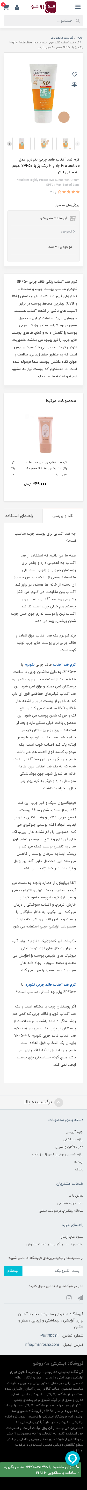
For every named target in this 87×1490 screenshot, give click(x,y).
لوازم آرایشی (74, 1132)
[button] (9, 7)
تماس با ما (76, 1195)
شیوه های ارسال (71, 1236)
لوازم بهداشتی (73, 1139)
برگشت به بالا (38, 1102)
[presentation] (77, 143)
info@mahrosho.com (41, 1344)
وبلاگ (79, 1169)
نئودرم (29, 664)
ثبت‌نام (13, 1270)
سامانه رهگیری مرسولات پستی (61, 1210)
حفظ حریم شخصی (70, 1203)
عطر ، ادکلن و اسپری (68, 1147)
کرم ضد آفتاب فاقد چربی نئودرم (50, 984)
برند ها (78, 1162)
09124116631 (49, 1335)
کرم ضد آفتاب (64, 664)
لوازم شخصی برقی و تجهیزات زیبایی (57, 1154)
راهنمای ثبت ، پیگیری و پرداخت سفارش (54, 1244)
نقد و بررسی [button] (62, 516)
